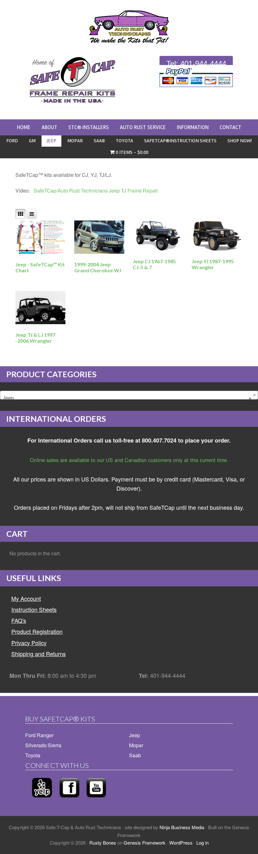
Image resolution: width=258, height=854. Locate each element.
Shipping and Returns (38, 654)
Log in (202, 842)
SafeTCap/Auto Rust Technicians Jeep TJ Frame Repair (94, 190)
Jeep (134, 735)
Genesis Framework (144, 842)
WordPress (181, 842)
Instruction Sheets (34, 609)
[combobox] (129, 395)
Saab (135, 755)
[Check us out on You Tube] (96, 799)
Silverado (36, 745)
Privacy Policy (29, 643)
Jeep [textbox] (127, 397)
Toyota (32, 755)
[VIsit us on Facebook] (69, 799)
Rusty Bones (102, 842)
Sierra (54, 745)
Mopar (136, 745)
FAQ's (18, 620)
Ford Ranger (39, 735)
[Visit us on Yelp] (42, 799)
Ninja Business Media (182, 827)
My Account (26, 598)
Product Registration (37, 631)
